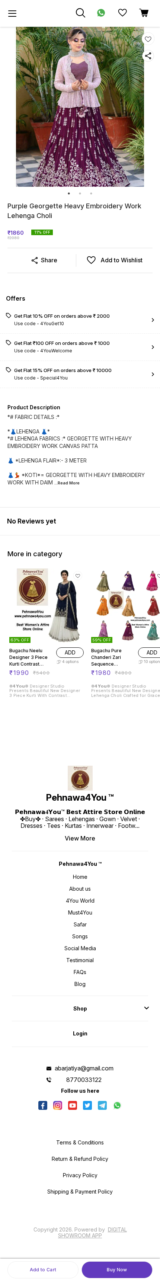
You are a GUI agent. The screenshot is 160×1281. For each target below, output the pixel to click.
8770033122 (84, 1079)
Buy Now (117, 1269)
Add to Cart (43, 1269)
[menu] (12, 13)
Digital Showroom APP (92, 1232)
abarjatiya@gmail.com (84, 1068)
